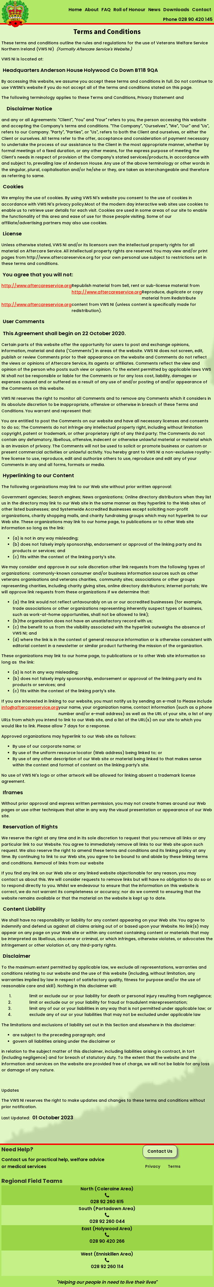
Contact (201, 9)
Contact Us (159, 1151)
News (154, 9)
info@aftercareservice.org (30, 707)
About (92, 9)
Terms (174, 1166)
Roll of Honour (129, 9)
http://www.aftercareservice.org (36, 286)
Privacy (153, 1166)
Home (75, 9)
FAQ (106, 9)
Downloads (176, 9)
